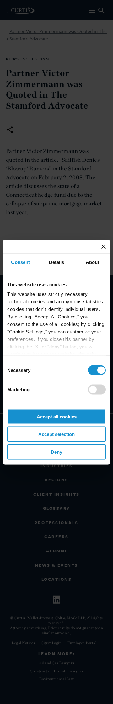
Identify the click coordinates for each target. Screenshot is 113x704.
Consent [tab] (20, 262)
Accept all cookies (57, 416)
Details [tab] (56, 262)
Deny (56, 451)
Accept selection (56, 434)
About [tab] (93, 262)
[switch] (97, 389)
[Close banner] (103, 246)
